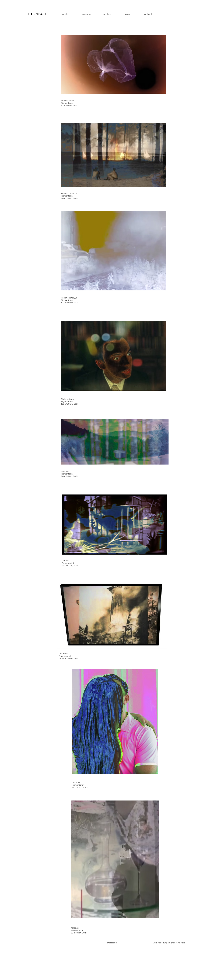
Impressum (112, 943)
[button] (90, 14)
